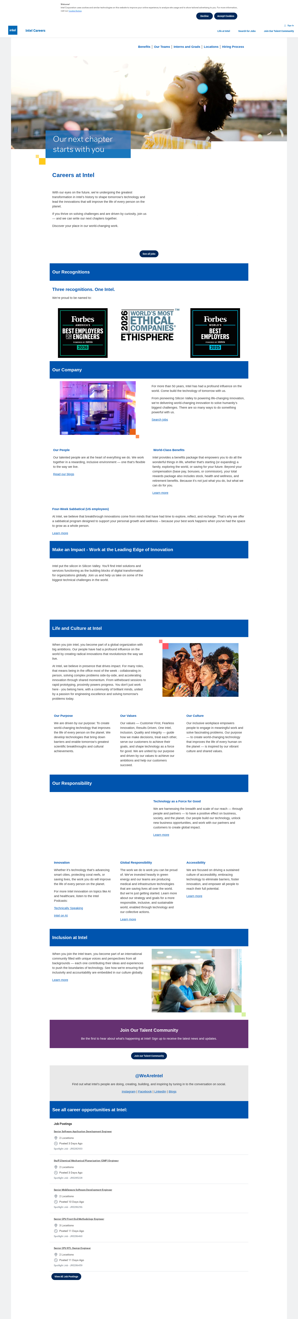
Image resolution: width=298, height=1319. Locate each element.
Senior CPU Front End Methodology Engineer (79, 1209)
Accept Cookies (225, 16)
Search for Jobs (247, 31)
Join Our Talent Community (279, 31)
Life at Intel (223, 31)
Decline (204, 16)
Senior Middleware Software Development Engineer (83, 1180)
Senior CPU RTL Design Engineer (72, 1238)
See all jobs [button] (149, 250)
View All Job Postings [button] (66, 1267)
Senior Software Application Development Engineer (83, 1122)
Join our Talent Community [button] (149, 1046)
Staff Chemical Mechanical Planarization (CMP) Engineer (86, 1151)
